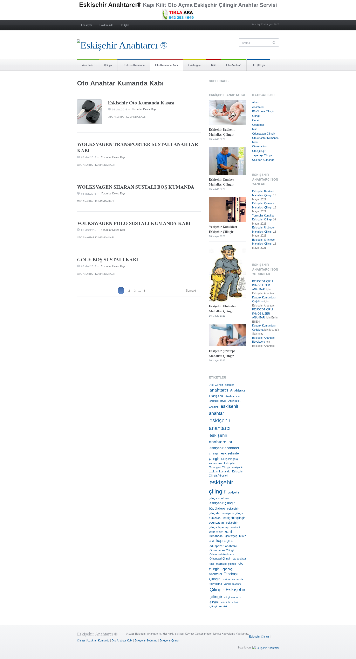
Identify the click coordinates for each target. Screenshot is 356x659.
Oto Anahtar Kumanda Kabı (126, 116)
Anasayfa (86, 25)
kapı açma (224, 541)
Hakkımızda (106, 25)
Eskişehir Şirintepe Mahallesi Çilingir (222, 353)
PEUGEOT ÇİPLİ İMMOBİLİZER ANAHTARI (262, 285)
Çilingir (108, 65)
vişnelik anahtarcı (232, 584)
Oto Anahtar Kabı (122, 640)
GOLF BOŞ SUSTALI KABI (107, 259)
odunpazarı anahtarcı (224, 546)
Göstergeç (194, 65)
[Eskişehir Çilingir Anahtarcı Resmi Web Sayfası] (122, 44)
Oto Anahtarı (233, 65)
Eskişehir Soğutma (146, 640)
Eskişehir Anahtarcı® (110, 4)
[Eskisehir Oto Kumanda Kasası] (89, 111)
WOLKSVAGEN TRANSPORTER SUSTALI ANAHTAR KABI (137, 147)
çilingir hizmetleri (229, 602)
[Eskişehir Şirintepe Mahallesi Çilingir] (227, 335)
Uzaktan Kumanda (134, 65)
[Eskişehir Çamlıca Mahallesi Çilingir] (227, 161)
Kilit (213, 65)
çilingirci (214, 602)
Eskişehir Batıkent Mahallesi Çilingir (221, 132)
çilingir (216, 596)
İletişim (125, 25)
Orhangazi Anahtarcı (222, 554)
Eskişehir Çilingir (259, 636)
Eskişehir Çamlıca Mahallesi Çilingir (221, 182)
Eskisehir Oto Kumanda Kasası (141, 102)
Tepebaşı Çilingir (262, 155)
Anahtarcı (88, 65)
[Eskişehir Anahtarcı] (265, 647)
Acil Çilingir (216, 384)
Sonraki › (192, 290)
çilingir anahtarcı (232, 597)
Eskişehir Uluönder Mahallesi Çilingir (222, 308)
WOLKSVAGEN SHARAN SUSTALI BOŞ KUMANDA (135, 186)
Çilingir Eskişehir (227, 589)
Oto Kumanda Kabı (166, 65)
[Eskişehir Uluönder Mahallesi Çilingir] (227, 273)
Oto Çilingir (258, 65)
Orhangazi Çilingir (220, 558)
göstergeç (231, 536)
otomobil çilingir (226, 563)
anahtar (229, 384)
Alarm (255, 102)
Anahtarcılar (232, 396)
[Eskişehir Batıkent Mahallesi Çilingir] (227, 113)
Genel (255, 120)
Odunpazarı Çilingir (222, 550)
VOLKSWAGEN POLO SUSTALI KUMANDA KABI (134, 223)
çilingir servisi (218, 606)
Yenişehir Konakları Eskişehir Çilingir (223, 229)
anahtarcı (219, 390)
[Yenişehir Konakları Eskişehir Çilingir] (227, 210)
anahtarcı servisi (218, 401)
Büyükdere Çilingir (263, 111)
